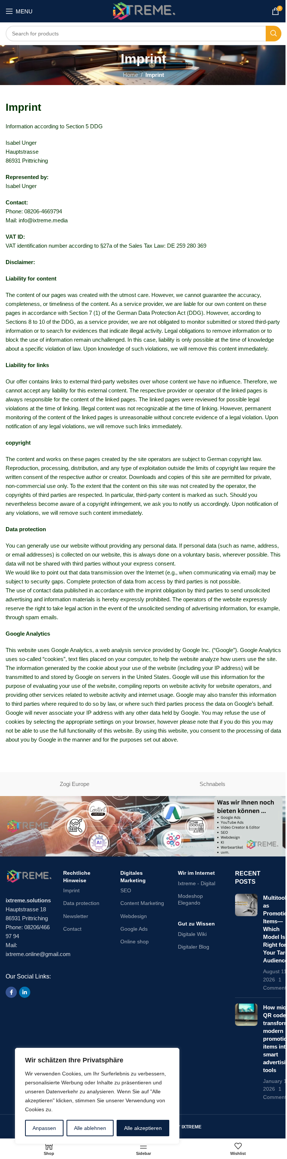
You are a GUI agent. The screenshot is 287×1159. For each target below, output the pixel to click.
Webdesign (133, 916)
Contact (72, 929)
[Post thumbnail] (246, 943)
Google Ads (134, 929)
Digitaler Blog (193, 947)
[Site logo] (143, 10)
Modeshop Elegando (190, 899)
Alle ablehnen (90, 1128)
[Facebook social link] (11, 992)
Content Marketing (142, 903)
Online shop (134, 942)
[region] (97, 1096)
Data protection (81, 903)
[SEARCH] (273, 33)
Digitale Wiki (192, 934)
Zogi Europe (74, 784)
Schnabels (212, 784)
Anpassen (44, 1128)
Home (130, 75)
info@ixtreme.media (43, 220)
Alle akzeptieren (143, 1128)
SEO (125, 890)
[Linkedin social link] (24, 992)
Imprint (71, 890)
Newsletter (75, 916)
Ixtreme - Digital (196, 883)
